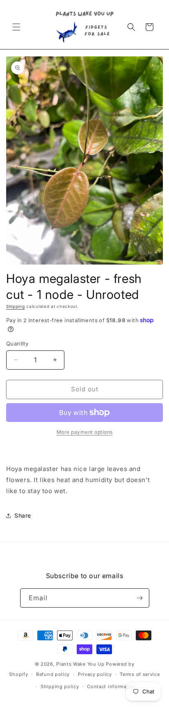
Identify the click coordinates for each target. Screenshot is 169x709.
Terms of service (140, 674)
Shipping (15, 306)
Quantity (17, 343)
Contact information (111, 686)
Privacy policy (95, 674)
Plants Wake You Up (80, 664)
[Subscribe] (140, 598)
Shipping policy (60, 686)
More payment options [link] (85, 432)
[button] (16, 27)
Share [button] (22, 515)
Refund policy (53, 674)
